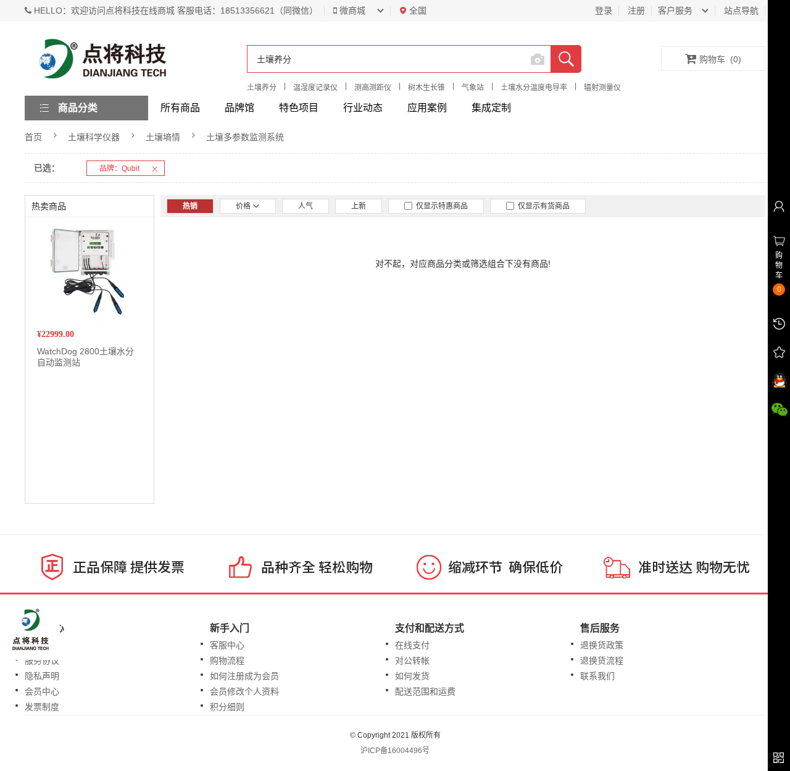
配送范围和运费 (425, 691)
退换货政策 (601, 645)
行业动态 (363, 107)
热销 (190, 206)
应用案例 (427, 107)
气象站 (473, 87)
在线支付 (412, 645)
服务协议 (42, 660)
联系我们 (597, 676)
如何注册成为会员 (244, 676)
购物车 (720, 59)
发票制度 (42, 707)
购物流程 (227, 660)
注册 (636, 10)
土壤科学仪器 (94, 137)
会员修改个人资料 (244, 691)
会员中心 (42, 691)
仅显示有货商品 (542, 206)
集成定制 (491, 107)
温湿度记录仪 (315, 87)
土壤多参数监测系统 (245, 137)
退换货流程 (601, 660)
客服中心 (227, 645)
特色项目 (298, 107)
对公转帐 (412, 660)
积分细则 (227, 707)
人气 (305, 206)
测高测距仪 (372, 87)
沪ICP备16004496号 (395, 750)
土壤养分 (261, 87)
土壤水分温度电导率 (534, 87)
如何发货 (412, 676)
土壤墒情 (163, 137)
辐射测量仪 (602, 87)
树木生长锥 (426, 87)
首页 (33, 137)
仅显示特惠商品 (440, 206)
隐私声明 (42, 676)
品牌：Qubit (119, 168)
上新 (358, 206)
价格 (244, 206)
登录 (603, 10)
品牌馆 (239, 107)
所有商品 (180, 107)
